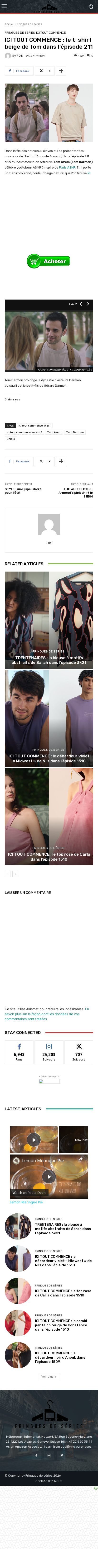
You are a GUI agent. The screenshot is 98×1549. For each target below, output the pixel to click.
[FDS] (8, 56)
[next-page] (15, 874)
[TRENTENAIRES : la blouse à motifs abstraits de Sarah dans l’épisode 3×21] (49, 620)
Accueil (9, 24)
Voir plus (47, 1377)
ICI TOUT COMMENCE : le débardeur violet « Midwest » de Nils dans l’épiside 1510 (49, 758)
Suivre (49, 1044)
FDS (20, 55)
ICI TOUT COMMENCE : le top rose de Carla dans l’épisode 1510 (49, 856)
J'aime (19, 1044)
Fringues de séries (29, 24)
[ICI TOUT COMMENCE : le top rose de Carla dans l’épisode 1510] (49, 816)
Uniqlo (11, 439)
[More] (61, 71)
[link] (16, 1160)
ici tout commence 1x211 (35, 425)
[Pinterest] (61, 1455)
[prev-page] (8, 874)
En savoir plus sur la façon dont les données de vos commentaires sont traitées (47, 1014)
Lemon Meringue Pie (43, 1160)
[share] (80, 1158)
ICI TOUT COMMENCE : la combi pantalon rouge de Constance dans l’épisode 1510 (61, 1325)
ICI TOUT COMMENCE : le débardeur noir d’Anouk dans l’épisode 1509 (60, 1357)
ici (89, 173)
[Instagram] (49, 1455)
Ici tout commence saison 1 (24, 432)
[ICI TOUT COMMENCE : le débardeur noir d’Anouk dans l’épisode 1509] (18, 1355)
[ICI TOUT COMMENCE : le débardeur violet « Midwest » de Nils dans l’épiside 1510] (49, 718)
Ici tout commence (51, 32)
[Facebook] (36, 1455)
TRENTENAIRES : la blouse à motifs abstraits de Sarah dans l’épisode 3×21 (49, 660)
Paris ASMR (67, 167)
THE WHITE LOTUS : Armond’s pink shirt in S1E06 (76, 492)
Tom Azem (54, 432)
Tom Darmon (75, 432)
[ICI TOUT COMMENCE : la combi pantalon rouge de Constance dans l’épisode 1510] (18, 1323)
